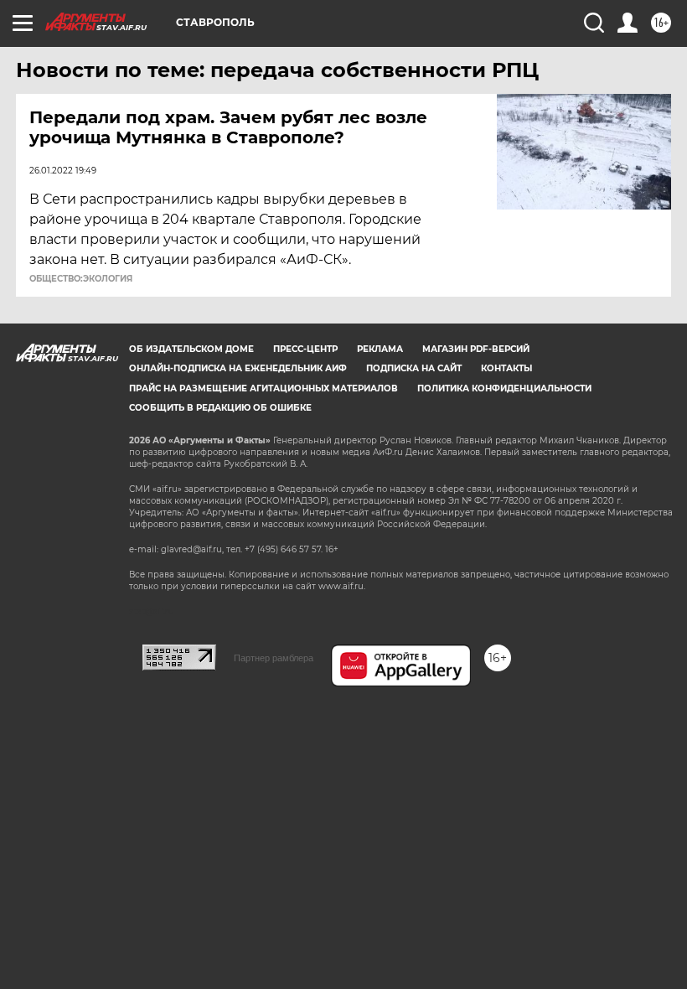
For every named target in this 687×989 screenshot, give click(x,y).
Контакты (506, 368)
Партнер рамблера (273, 658)
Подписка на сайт (414, 368)
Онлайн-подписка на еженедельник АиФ (238, 368)
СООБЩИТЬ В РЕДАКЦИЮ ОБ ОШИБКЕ (220, 407)
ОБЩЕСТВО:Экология (80, 279)
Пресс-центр (305, 349)
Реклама (380, 349)
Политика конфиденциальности (504, 388)
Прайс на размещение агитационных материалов (263, 388)
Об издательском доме (191, 349)
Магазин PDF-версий (475, 349)
